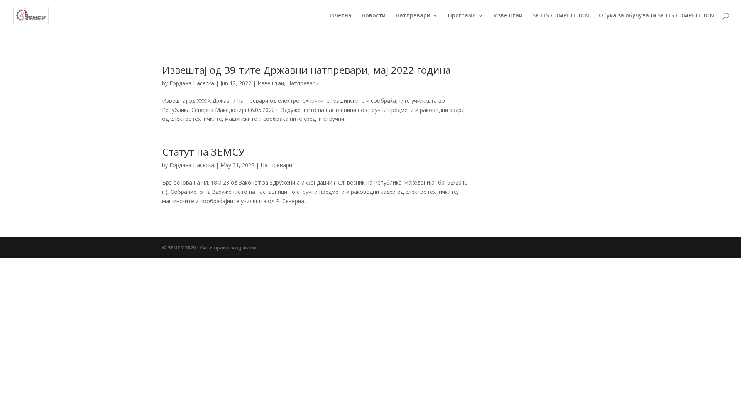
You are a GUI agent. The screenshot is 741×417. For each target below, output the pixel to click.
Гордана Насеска (191, 83)
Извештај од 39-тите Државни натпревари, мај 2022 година (306, 70)
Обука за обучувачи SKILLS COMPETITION (656, 16)
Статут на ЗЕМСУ (203, 152)
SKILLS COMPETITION (561, 16)
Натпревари (413, 16)
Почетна (339, 16)
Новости (374, 16)
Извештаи (508, 16)
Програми (462, 16)
